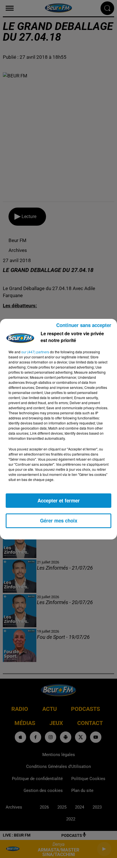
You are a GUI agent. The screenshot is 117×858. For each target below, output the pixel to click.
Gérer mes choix (58, 520)
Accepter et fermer (58, 500)
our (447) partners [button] (35, 351)
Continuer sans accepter (83, 325)
